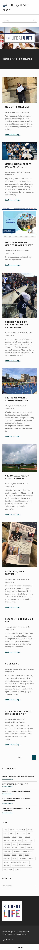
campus (12, 833)
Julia (27, 484)
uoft (5, 869)
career (18, 833)
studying (31, 858)
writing (17, 869)
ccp (24, 833)
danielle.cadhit (10, 722)
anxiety (12, 829)
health (14, 844)
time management (16, 862)
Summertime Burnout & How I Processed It (18, 777)
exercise (27, 837)
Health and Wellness (24, 844)
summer (6, 862)
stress (26, 855)
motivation (17, 851)
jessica (26, 112)
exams (20, 837)
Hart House (7, 844)
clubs (29, 833)
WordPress (6, 934)
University (6, 866)
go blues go (12, 664)
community (7, 837)
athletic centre (20, 829)
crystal (27, 172)
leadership (7, 847)
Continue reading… (12, 135)
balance (30, 829)
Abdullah (31, 669)
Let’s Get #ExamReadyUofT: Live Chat (16, 791)
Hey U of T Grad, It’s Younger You (15, 784)
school (14, 855)
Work (10, 869)
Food (19, 840)
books (5, 833)
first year (6, 840)
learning (14, 847)
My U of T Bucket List (17, 107)
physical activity (27, 851)
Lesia (28, 627)
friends (31, 840)
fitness (14, 840)
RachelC (29, 333)
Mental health (7, 851)
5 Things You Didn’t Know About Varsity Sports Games (16, 325)
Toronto (25, 862)
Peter (27, 250)
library (22, 847)
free (25, 840)
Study (14, 858)
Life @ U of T (19, 5)
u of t (29, 866)
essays (14, 837)
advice (5, 829)
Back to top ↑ (21, 934)
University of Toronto (18, 866)
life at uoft (30, 847)
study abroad (23, 858)
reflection (7, 855)
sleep (20, 855)
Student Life (7, 858)
